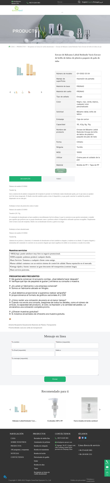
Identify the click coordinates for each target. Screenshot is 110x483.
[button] (62, 12)
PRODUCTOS (21, 47)
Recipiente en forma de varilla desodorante (41, 47)
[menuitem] (62, 12)
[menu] (62, 12)
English (84, 2)
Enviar (55, 379)
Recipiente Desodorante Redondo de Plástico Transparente (35, 325)
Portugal (96, 2)
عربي (101, 2)
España (90, 2)
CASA (13, 47)
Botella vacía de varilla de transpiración (28, 328)
